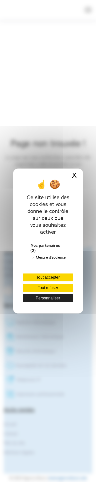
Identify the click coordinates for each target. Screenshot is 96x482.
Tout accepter (48, 277)
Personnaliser (48, 298)
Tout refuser (48, 288)
